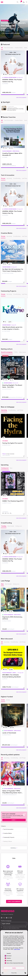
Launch (14, 820)
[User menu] (23, 2)
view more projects (21, 97)
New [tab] (11, 468)
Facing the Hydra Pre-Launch (12, 443)
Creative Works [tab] (19, 47)
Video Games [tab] (22, 352)
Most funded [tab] (11, 526)
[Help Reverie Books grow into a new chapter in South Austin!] (13, 310)
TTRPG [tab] (16, 352)
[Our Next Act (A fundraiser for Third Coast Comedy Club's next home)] (13, 252)
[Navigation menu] (26, 2)
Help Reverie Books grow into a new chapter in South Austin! (12, 329)
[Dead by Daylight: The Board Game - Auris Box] (13, 368)
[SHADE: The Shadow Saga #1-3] (13, 484)
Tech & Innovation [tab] (8, 47)
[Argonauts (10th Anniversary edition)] (13, 600)
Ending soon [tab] (18, 526)
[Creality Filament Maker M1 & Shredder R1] (13, 136)
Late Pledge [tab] (20, 410)
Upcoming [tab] (9, 178)
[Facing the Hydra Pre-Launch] (13, 426)
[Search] (17, 2)
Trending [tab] (3, 526)
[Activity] (20, 2)
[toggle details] (24, 94)
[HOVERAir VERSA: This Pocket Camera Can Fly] (13, 62)
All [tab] (2, 47)
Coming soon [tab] (5, 468)
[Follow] (3, 438)
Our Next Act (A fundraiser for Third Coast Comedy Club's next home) (12, 271)
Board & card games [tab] (6, 352)
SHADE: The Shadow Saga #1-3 (12, 501)
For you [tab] (3, 178)
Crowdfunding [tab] (17, 178)
